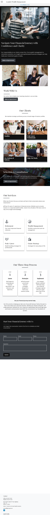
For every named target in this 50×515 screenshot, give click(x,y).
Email (19, 336)
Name (4, 336)
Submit (6, 354)
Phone (34, 336)
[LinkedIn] (4, 510)
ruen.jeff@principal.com (8, 508)
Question (5, 344)
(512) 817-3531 (9, 498)
